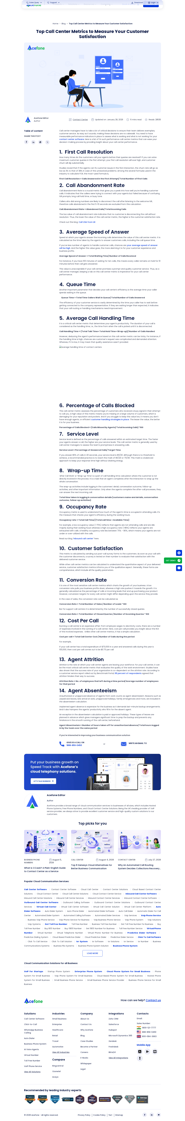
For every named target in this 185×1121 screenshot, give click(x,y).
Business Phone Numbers (32, 861)
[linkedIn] (152, 1115)
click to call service (37, 941)
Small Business (59, 1019)
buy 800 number (52, 928)
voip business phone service (107, 919)
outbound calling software (76, 902)
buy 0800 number (73, 928)
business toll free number (104, 924)
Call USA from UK (87, 222)
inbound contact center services (104, 898)
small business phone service (68, 980)
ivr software (97, 941)
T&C (110, 1115)
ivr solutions (113, 941)
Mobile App (143, 1045)
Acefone (35, 1115)
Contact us (153, 1000)
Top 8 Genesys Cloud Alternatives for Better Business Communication (91, 867)
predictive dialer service (122, 937)
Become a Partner (89, 1046)
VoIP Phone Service (33, 1066)
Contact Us (86, 1024)
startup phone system (59, 971)
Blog (64, 23)
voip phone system (134, 919)
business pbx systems (64, 945)
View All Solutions (32, 1072)
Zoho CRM (113, 1019)
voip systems (34, 924)
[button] (34, 2)
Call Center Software (34, 1019)
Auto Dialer (29, 1038)
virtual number (45, 932)
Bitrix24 (112, 1052)
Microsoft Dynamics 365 (120, 1035)
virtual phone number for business (105, 932)
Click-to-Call (30, 1024)
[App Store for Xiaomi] (155, 1052)
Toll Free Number (32, 1060)
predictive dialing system (36, 937)
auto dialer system (54, 911)
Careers (84, 1052)
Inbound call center (83, 538)
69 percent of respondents (128, 673)
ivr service (129, 941)
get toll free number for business (137, 924)
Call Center (77, 859)
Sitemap (119, 1115)
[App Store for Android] (147, 1052)
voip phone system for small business (73, 975)
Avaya (55, 1077)
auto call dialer (126, 911)
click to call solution (62, 941)
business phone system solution (93, 945)
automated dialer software (101, 911)
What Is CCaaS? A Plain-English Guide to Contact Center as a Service (45, 869)
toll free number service (130, 928)
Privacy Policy (84, 1115)
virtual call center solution (106, 906)
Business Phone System (35, 1044)
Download (138, 2)
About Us (84, 1019)
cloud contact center (47, 893)
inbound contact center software (140, 898)
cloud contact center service (107, 893)
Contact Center (80, 119)
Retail (55, 1035)
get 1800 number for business (100, 928)
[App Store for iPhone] (140, 1052)
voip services (130, 915)
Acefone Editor (56, 795)
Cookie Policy (99, 1115)
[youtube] (159, 1115)
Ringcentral (58, 1066)
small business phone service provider (105, 980)
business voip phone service (41, 919)
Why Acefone (86, 1030)
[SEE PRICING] (179, 553)
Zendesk (113, 1041)
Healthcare (57, 1030)
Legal (83, 1069)
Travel (55, 1041)
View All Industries (60, 1052)
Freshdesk (113, 1046)
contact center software (71, 139)
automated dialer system (47, 915)
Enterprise (57, 1024)
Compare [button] (58, 1059)
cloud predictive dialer (95, 937)
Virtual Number (31, 1055)
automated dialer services (107, 915)
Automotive (57, 1046)
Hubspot (113, 1030)
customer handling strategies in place (110, 419)
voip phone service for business (74, 919)
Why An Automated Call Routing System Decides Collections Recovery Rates (138, 867)
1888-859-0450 (74, 745)
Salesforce (114, 1024)
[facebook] (144, 1115)
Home (55, 23)
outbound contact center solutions (112, 902)
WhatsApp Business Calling (33, 1031)
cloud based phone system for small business (120, 975)
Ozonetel (56, 1071)
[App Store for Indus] (140, 1058)
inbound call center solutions (38, 898)
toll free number (80, 924)
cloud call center (89, 889)
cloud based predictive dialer (66, 937)
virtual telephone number (70, 932)
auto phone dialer (75, 911)
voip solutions (154, 919)
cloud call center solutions (75, 893)
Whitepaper (86, 1063)
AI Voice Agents (31, 1049)
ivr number (143, 941)
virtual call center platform (137, 906)
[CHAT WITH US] (179, 568)
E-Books (84, 1058)
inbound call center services (70, 898)
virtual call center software (74, 906)
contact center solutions (115, 889)
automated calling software (77, 915)
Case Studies (86, 1041)
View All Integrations (118, 1058)
